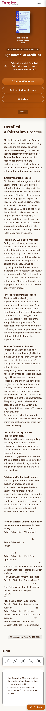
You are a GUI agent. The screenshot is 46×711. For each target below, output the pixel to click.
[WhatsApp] (15, 661)
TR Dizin (23, 112)
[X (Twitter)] (23, 661)
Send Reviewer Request (24, 90)
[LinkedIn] (31, 661)
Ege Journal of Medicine (23, 55)
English (38, 3)
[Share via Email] (39, 661)
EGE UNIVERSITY (29, 49)
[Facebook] (7, 661)
